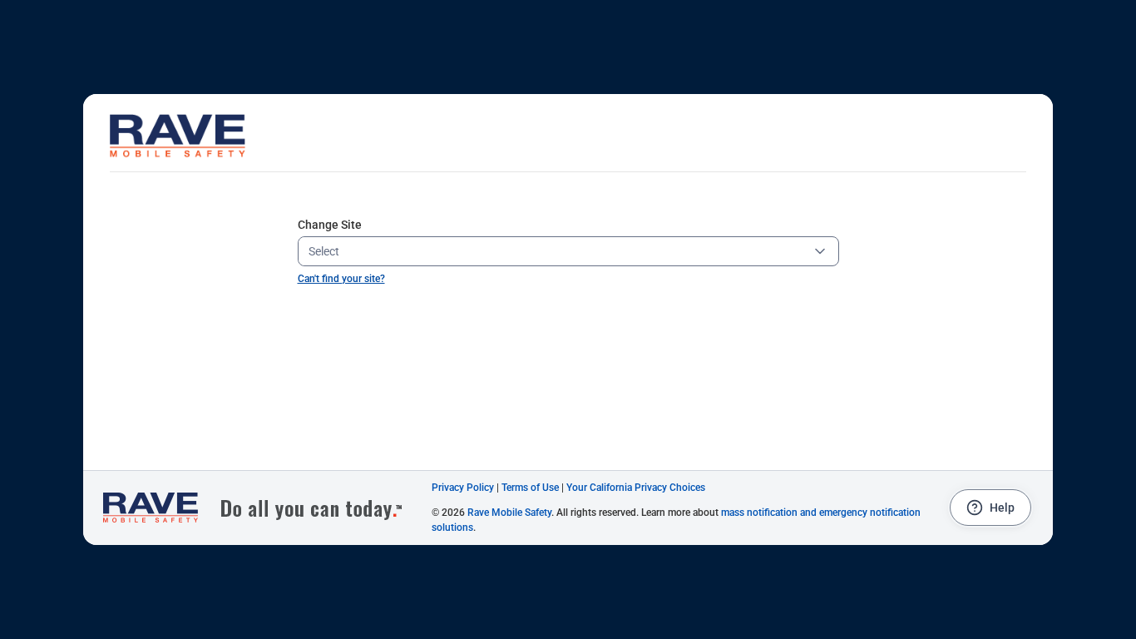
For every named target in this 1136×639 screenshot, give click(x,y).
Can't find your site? (341, 279)
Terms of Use (530, 487)
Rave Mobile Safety (509, 512)
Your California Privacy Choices (635, 487)
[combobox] (555, 251)
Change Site (330, 224)
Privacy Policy (463, 487)
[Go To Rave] (261, 508)
